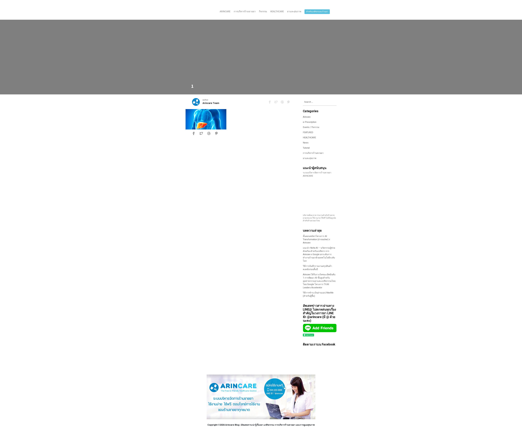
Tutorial (306, 148)
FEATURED (308, 132)
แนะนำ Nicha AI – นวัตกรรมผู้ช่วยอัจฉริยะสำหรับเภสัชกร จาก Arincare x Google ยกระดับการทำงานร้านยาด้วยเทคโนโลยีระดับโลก (319, 254)
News (305, 142)
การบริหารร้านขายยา (245, 11)
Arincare (225, 11)
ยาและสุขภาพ (294, 11)
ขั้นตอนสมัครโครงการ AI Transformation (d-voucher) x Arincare (316, 239)
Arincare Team (211, 103)
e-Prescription (309, 122)
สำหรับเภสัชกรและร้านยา (317, 11)
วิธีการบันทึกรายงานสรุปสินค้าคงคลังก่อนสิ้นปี (317, 267)
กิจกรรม (263, 11)
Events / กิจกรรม (311, 127)
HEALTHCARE (277, 11)
